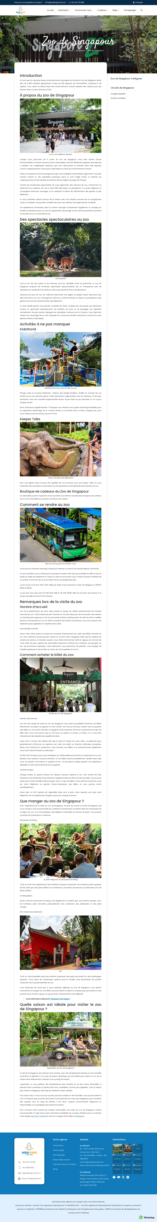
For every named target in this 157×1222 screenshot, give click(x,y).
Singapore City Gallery (60, 999)
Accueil (50, 10)
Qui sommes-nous (83, 10)
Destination (63, 10)
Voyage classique (118, 94)
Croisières (102, 10)
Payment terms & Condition (64, 1164)
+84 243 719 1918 (77, 2)
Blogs (115, 10)
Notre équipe (58, 1150)
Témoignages (130, 10)
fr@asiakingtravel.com (56, 2)
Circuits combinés (118, 98)
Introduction (58, 1145)
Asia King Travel (37, 1116)
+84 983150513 (28, 1167)
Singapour (80, 1116)
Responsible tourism (61, 1160)
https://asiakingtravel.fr (31, 1178)
